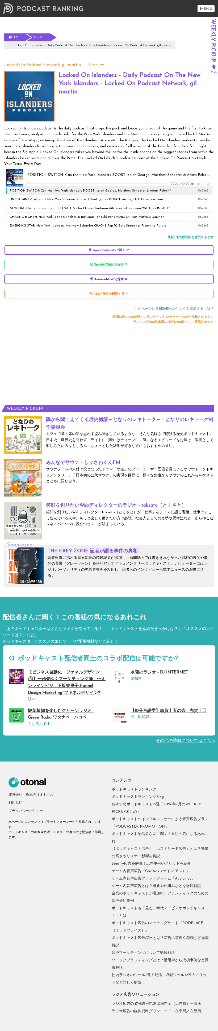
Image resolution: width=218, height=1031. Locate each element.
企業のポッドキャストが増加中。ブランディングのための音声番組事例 (160, 897)
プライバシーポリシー (26, 811)
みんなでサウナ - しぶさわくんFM (83, 462)
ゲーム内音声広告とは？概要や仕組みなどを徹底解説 (156, 886)
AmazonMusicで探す (109, 279)
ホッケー (95, 65)
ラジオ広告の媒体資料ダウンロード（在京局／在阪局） (158, 1011)
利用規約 (15, 802)
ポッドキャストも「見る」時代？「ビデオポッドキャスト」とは (158, 912)
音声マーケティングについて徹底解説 (143, 953)
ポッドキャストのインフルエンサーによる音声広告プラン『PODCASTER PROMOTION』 (160, 823)
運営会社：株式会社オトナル (31, 795)
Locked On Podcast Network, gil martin (42, 65)
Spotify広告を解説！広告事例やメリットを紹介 (151, 864)
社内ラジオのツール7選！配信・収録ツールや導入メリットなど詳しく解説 (159, 979)
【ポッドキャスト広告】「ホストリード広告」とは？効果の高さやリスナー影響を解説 (160, 852)
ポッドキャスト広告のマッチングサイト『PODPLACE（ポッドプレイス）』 (157, 927)
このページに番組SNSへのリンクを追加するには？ (174, 309)
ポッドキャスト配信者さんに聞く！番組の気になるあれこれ (160, 837)
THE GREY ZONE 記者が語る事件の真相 (93, 551)
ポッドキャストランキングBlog (138, 797)
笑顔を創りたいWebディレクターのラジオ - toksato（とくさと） (116, 505)
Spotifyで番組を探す (109, 264)
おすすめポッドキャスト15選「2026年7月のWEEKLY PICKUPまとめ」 (156, 808)
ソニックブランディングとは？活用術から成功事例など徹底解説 (160, 964)
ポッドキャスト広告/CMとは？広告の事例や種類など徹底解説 (160, 941)
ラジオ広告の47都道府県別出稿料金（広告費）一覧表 (156, 1004)
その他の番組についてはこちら (185, 741)
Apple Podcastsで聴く (109, 250)
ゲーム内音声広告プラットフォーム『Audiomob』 (153, 879)
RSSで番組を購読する (109, 293)
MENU (206, 9)
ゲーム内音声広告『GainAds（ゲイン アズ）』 (151, 871)
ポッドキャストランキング (134, 789)
